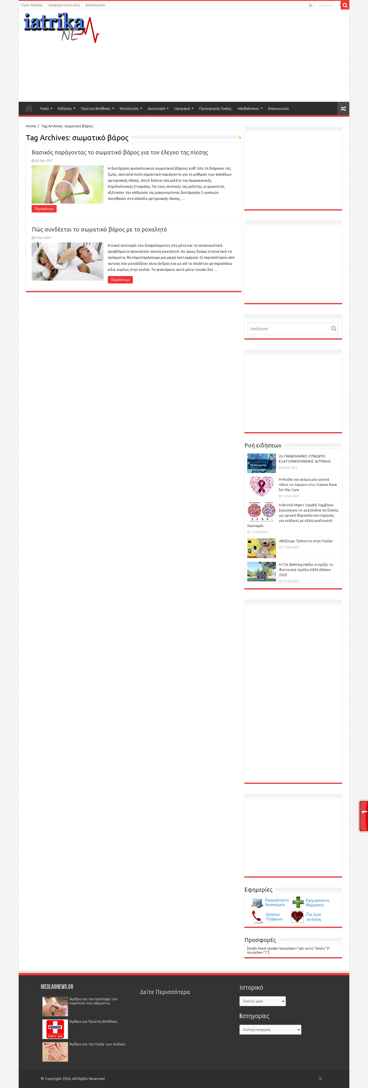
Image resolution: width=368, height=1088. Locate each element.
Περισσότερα (44, 209)
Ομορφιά (182, 108)
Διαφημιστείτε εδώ (64, 5)
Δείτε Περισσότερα (165, 992)
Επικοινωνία (95, 5)
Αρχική (29, 108)
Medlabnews (248, 108)
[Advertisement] (240, 56)
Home (31, 126)
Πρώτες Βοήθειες (95, 108)
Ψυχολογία (129, 108)
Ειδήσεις (65, 108)
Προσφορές (260, 939)
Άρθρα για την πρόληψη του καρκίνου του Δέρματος (94, 1001)
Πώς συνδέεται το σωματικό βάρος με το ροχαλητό (99, 229)
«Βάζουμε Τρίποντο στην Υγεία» (306, 541)
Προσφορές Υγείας (215, 108)
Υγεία (44, 108)
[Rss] (310, 5)
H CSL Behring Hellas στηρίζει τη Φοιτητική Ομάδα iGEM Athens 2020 (306, 569)
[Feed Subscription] (239, 137)
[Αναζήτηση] (345, 5)
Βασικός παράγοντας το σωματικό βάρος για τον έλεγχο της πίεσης (120, 152)
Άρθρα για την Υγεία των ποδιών (98, 1044)
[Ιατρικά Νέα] (62, 26)
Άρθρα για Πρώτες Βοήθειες (94, 1021)
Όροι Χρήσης (32, 5)
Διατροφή (156, 108)
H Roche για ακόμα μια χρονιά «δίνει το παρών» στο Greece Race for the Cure (308, 484)
